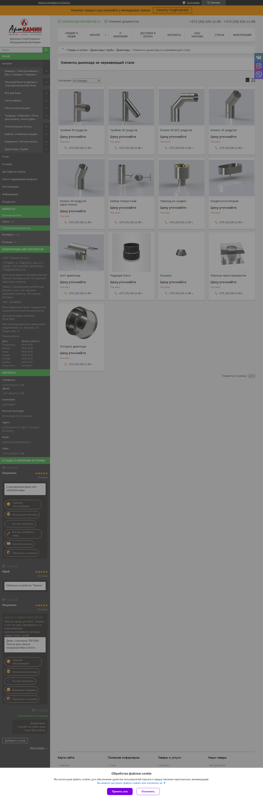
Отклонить (148, 791)
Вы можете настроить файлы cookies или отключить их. (130, 783)
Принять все (120, 791)
